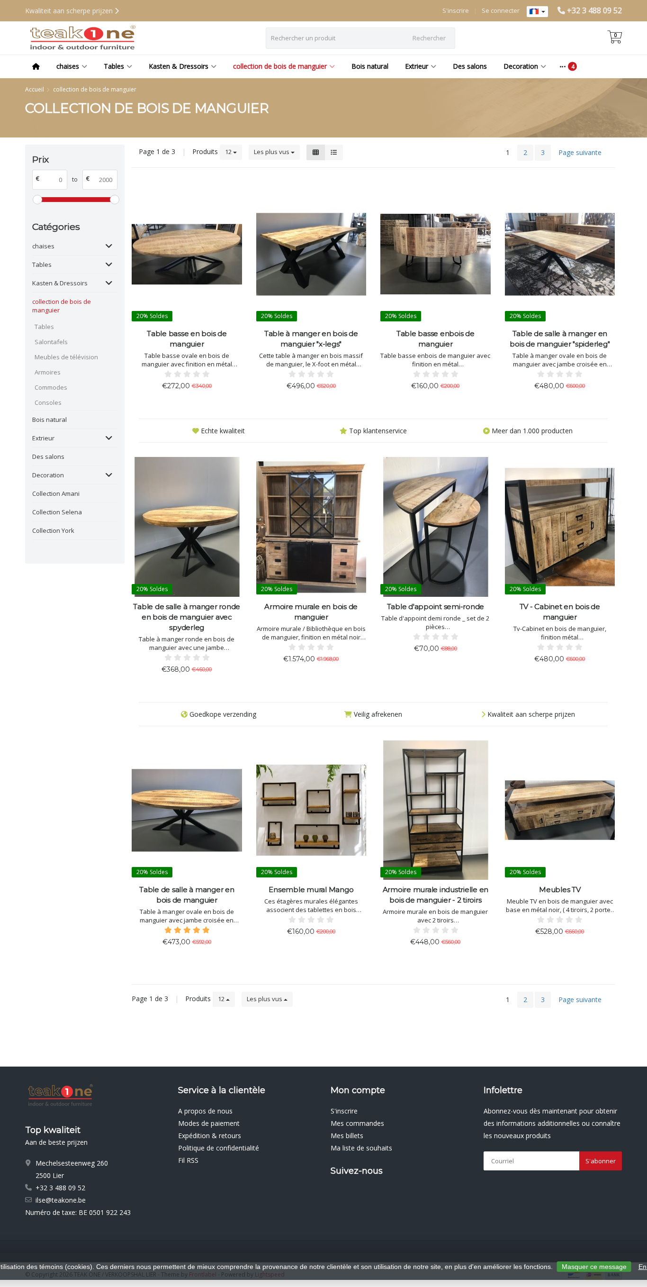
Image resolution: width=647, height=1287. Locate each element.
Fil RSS (188, 1160)
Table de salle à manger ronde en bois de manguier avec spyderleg (186, 617)
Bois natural (369, 66)
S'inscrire (455, 10)
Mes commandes (357, 1123)
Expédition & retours (209, 1135)
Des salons (470, 66)
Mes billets (347, 1135)
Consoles (48, 402)
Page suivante (580, 152)
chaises (67, 66)
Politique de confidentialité (218, 1147)
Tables (114, 66)
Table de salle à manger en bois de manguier (186, 894)
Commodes (51, 387)
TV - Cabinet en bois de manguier (560, 611)
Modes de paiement (209, 1123)
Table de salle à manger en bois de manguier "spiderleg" (560, 338)
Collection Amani (56, 493)
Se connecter (501, 10)
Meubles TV (560, 889)
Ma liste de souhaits (361, 1147)
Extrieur (416, 66)
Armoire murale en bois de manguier (311, 611)
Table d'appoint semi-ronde (436, 606)
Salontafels (51, 342)
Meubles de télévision (66, 357)
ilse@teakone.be (61, 1200)
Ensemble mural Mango (311, 889)
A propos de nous (205, 1110)
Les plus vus (272, 151)
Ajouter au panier (182, 404)
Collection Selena (57, 512)
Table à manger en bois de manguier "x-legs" (311, 338)
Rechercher (429, 38)
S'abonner (600, 1161)
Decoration (520, 66)
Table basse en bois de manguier (187, 338)
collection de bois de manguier (280, 66)
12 (229, 151)
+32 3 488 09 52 (594, 10)
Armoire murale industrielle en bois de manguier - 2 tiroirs (436, 894)
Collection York (53, 530)
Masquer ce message (594, 1266)
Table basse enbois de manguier (435, 338)
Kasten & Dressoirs (178, 66)
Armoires (48, 372)
